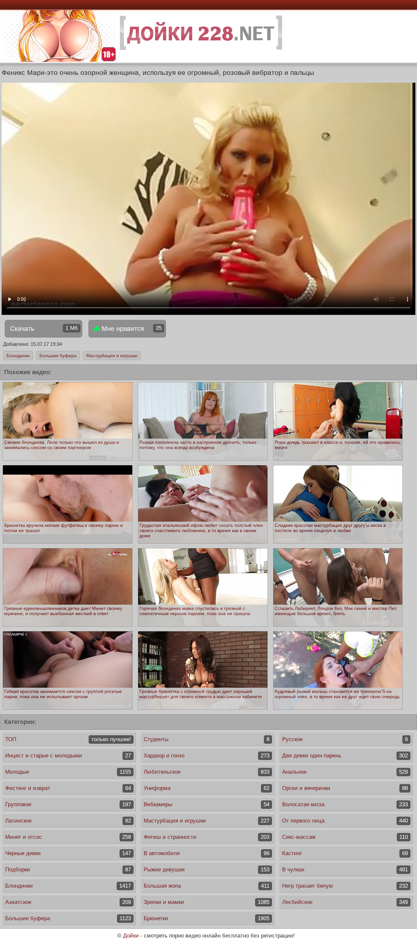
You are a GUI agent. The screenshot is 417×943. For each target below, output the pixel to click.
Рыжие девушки (206, 869)
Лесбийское (345, 902)
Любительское (206, 772)
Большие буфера (58, 355)
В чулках (345, 869)
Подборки (68, 869)
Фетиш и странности (206, 837)
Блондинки (18, 355)
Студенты (206, 739)
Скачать (44, 328)
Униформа (206, 788)
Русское (345, 739)
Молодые (68, 772)
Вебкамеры (206, 804)
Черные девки (68, 853)
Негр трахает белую (345, 886)
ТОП (68, 739)
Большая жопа (206, 886)
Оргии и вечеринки (345, 788)
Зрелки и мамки (206, 902)
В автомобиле (206, 853)
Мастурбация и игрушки (111, 355)
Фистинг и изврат (68, 788)
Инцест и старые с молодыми (68, 756)
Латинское (68, 821)
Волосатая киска (345, 804)
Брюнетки (206, 918)
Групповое (68, 804)
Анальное (345, 772)
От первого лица (345, 821)
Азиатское (68, 902)
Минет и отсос (68, 837)
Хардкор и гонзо (206, 756)
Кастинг (345, 853)
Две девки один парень (345, 756)
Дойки (131, 936)
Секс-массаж (345, 837)
